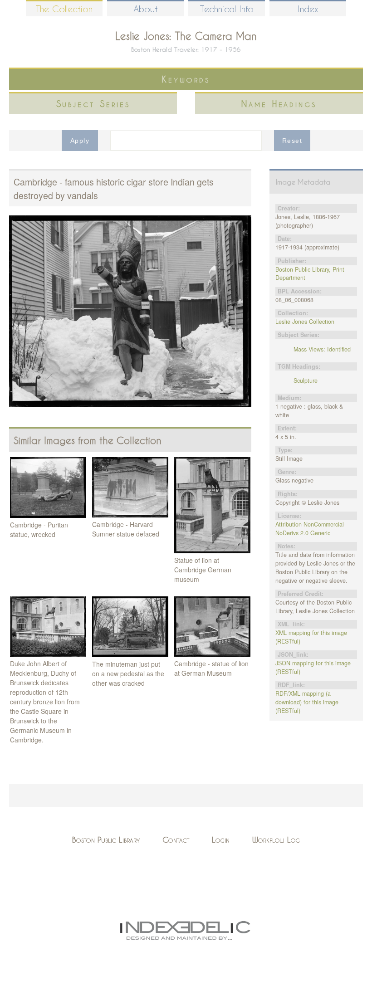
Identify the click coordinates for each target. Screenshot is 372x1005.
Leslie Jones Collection (304, 321)
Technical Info (227, 9)
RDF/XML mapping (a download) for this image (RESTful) (306, 702)
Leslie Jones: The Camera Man (186, 36)
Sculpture (306, 380)
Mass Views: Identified (322, 349)
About (145, 9)
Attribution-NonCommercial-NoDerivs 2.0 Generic (310, 528)
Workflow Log (276, 839)
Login (221, 839)
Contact (175, 839)
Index (308, 9)
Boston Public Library (106, 839)
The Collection (64, 9)
